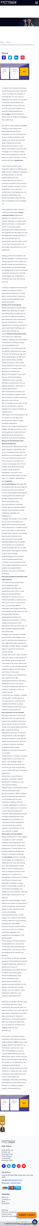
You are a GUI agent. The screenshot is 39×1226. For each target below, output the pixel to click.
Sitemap (5, 1210)
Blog (8, 42)
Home (2, 42)
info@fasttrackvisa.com (12, 1180)
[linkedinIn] (16, 57)
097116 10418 (15, 1183)
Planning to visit (14, 70)
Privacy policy (7, 1214)
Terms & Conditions (9, 1212)
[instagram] (22, 57)
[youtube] (24, 1166)
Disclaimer (6, 1203)
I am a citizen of (4, 71)
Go (24, 71)
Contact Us (6, 1199)
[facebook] (4, 57)
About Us (5, 1197)
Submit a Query (27, 1215)
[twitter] (9, 1166)
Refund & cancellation (10, 1216)
